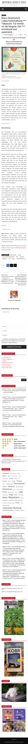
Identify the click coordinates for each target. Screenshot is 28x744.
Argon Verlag (13, 473)
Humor (4, 486)
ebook (9, 481)
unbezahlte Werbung (20, 258)
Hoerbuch (7, 12)
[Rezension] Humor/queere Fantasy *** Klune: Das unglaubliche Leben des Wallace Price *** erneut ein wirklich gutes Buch (8, 279)
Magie (11, 494)
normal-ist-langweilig (8, 34)
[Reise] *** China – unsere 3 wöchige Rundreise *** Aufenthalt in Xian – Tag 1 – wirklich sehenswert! (14, 416)
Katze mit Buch (11, 247)
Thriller (17, 503)
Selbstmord (4, 258)
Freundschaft (19, 483)
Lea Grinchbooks (6, 366)
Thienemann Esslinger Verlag (8, 502)
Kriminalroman (11, 492)
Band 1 (4, 476)
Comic (20, 476)
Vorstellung (17, 510)
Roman (21, 497)
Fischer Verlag (9, 484)
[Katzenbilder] (14, 692)
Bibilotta (4, 361)
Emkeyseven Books (21, 245)
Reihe (4, 497)
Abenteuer (5, 473)
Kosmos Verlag (20, 489)
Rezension (22, 256)
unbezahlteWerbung (7, 510)
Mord (15, 495)
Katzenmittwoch (19, 486)
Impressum (14, 739)
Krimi (4, 492)
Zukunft (22, 510)
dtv (19, 478)
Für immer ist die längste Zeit (8, 256)
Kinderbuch (7, 489)
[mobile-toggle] (2, 9)
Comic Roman (5, 478)
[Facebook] (8, 265)
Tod (9, 258)
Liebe (17, 256)
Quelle (13, 119)
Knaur (14, 489)
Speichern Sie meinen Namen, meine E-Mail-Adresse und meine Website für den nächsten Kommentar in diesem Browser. (14, 340)
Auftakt (18, 473)
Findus (3, 484)
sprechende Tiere (18, 500)
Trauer (13, 258)
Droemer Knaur (13, 478)
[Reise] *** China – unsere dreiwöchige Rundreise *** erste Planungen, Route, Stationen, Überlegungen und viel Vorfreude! (13, 424)
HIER (3, 77)
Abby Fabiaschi (13, 255)
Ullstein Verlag (5, 505)
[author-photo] (14, 298)
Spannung (11, 500)
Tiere (22, 502)
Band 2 (9, 476)
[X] (11, 265)
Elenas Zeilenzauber (7, 362)
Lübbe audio (5, 495)
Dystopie (4, 481)
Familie (19, 255)
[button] (26, 9)
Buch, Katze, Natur (7, 367)
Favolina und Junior (7, 359)
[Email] (15, 265)
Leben (16, 492)
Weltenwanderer (6, 357)
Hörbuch (11, 486)
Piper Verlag (20, 494)
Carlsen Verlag (14, 476)
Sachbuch (5, 500)
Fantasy (19, 481)
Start (3, 12)
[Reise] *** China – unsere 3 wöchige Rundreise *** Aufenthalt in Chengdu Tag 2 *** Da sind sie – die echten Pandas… (14, 390)
